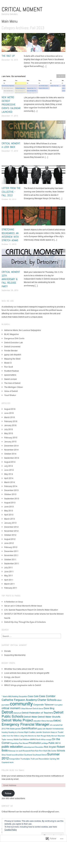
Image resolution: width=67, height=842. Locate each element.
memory (10, 739)
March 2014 (9, 482)
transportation (14, 759)
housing (5, 732)
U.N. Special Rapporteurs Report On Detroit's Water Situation (31, 609)
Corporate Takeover (43, 704)
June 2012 (9, 543)
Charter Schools (46, 700)
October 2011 (10, 559)
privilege (45, 743)
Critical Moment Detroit (29, 708)
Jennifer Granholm (43, 732)
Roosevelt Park (29, 750)
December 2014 (11, 445)
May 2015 (8, 433)
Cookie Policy (11, 829)
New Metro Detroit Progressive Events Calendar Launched (11, 104)
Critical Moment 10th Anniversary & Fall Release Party (11, 279)
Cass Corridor (47, 696)
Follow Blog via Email (13, 770)
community (21, 703)
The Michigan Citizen (13, 387)
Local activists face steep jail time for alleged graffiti (26, 672)
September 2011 (11, 563)
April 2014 (8, 478)
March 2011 (9, 583)
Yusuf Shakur (10, 395)
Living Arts (23, 735)
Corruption (58, 705)
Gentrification (29, 728)
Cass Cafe (33, 696)
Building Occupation (19, 696)
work (11, 762)
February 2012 (10, 547)
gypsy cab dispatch (12, 354)
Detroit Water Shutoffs (49, 716)
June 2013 (9, 506)
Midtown (26, 739)
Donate (7, 651)
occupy (48, 739)
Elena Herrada (47, 720)
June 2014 (9, 469)
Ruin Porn (39, 750)
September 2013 (11, 498)
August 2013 (9, 502)
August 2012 (9, 539)
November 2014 (11, 449)
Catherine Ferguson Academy (19, 700)
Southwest (28, 754)
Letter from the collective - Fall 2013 (11, 191)
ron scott (19, 750)
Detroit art (17, 713)
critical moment (11, 708)
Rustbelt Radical (11, 370)
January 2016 (10, 425)
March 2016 (9, 417)
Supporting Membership (15, 655)
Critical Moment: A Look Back (11, 145)
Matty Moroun (52, 735)
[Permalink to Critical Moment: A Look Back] (33, 130)
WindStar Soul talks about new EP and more (23, 668)
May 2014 (8, 474)
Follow (8, 793)
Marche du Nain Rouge (37, 735)
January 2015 (10, 441)
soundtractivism (18, 754)
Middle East (18, 739)
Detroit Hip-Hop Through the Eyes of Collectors (25, 621)
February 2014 (10, 486)
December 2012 (11, 526)
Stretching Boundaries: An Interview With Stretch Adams (10, 235)
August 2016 (9, 409)
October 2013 (10, 494)
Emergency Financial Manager (25, 724)
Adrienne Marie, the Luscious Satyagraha (22, 330)
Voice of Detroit (11, 391)
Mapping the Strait (12, 358)
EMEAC (57, 720)
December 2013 (11, 490)
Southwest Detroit (40, 754)
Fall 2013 (61, 35)
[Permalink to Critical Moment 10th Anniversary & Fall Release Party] (33, 259)
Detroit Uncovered (12, 346)
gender (18, 728)
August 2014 (9, 461)
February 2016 (10, 421)
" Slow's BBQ (7, 696)
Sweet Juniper (10, 379)
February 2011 (10, 587)
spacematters (10, 374)
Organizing (14, 743)
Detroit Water (30, 716)
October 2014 (10, 453)
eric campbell (55, 725)
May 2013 (8, 510)
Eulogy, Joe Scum (12, 677)
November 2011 (11, 555)
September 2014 (11, 457)
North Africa (41, 739)
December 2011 (11, 551)
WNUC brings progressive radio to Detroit (22, 685)
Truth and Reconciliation (40, 759)
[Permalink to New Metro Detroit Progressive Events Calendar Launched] (33, 84)
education (37, 720)
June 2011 (9, 571)
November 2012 (11, 530)
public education (12, 746)
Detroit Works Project (17, 720)
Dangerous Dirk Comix (14, 338)
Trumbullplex (25, 759)
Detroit (7, 712)
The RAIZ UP (8, 56)
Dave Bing (49, 708)
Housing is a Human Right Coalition (21, 732)
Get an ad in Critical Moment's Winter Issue (23, 605)
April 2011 (8, 579)
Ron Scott (8, 366)
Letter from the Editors (10, 735)
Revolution (39, 747)
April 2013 (8, 514)
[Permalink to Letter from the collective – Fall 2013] (33, 175)
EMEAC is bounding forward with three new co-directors (29, 681)
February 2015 (10, 437)
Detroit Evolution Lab (13, 342)
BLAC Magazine (11, 334)
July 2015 (8, 429)
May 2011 (8, 575)
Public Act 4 (54, 742)
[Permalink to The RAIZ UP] (33, 43)
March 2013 (9, 518)
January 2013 (10, 522)
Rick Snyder (50, 746)
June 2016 (9, 413)
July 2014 (8, 465)
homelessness (58, 728)
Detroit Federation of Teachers (37, 712)
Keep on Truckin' (57, 732)
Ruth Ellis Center (49, 750)
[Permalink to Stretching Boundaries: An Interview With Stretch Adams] (33, 216)
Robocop (11, 750)
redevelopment (29, 747)
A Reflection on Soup (13, 601)
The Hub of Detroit (12, 383)
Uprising (53, 759)
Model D (8, 362)
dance (41, 708)
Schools (61, 750)
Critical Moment (22, 9)
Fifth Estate (10, 728)
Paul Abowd (23, 743)
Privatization (35, 742)
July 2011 (8, 567)
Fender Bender (11, 350)
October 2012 (10, 534)
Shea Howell (6, 754)
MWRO (33, 739)
